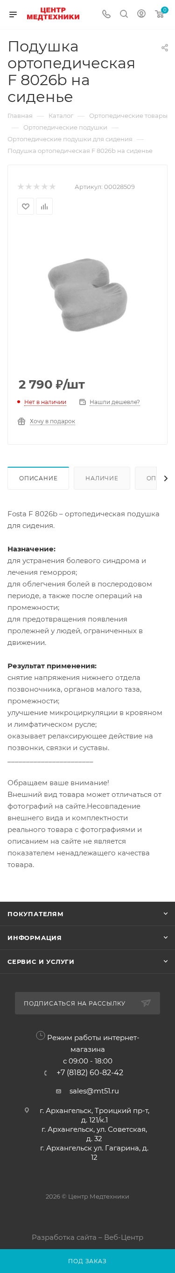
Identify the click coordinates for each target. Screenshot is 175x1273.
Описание (38, 478)
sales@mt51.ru (94, 1090)
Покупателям (35, 914)
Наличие (102, 478)
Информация (34, 937)
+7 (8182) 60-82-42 (89, 1073)
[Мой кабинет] (141, 14)
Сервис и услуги (41, 961)
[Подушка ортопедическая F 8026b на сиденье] (88, 296)
